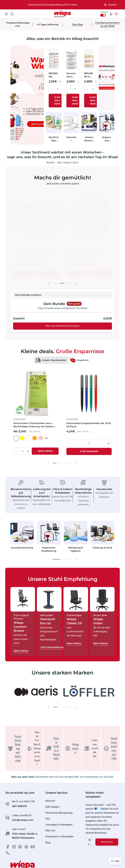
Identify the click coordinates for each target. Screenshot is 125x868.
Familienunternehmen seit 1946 (107, 24)
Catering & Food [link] (102, 547)
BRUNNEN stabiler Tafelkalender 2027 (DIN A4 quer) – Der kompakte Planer (53, 75)
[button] (112, 5)
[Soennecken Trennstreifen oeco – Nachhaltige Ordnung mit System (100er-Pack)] (36, 393)
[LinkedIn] (26, 847)
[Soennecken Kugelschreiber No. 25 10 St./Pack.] (89, 393)
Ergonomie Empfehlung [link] (107, 139)
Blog (47, 842)
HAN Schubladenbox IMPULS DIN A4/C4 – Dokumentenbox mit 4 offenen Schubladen (86, 250)
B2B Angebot (52, 806)
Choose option (35, 274)
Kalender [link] (71, 139)
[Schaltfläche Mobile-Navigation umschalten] (7, 14)
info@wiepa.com (22, 819)
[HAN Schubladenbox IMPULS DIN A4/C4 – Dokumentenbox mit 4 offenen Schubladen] (89, 218)
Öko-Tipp (77, 24)
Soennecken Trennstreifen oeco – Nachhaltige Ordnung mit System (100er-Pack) (33, 425)
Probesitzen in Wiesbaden (59, 836)
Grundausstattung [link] (22, 547)
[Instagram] (14, 847)
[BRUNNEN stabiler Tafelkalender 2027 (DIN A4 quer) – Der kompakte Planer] (54, 58)
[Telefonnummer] (8, 853)
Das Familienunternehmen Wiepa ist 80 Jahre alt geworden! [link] (53, 4)
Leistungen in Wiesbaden (58, 824)
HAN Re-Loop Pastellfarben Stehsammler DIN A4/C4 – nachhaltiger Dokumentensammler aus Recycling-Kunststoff (34, 250)
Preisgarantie (75, 748)
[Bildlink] (22, 537)
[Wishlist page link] (116, 14)
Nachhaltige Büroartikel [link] (54, 139)
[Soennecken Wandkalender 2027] (71, 58)
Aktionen (50, 800)
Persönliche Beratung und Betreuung (17, 748)
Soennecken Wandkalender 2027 (71, 75)
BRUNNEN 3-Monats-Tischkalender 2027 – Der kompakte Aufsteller (89, 75)
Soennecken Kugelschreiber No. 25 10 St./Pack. (88, 425)
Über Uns (50, 830)
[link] (36, 691)
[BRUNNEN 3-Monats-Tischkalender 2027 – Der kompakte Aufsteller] (89, 58)
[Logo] (62, 13)
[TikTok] (20, 847)
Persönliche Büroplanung (58, 812)
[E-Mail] (33, 847)
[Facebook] (8, 847)
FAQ (47, 818)
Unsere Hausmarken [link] (89, 139)
